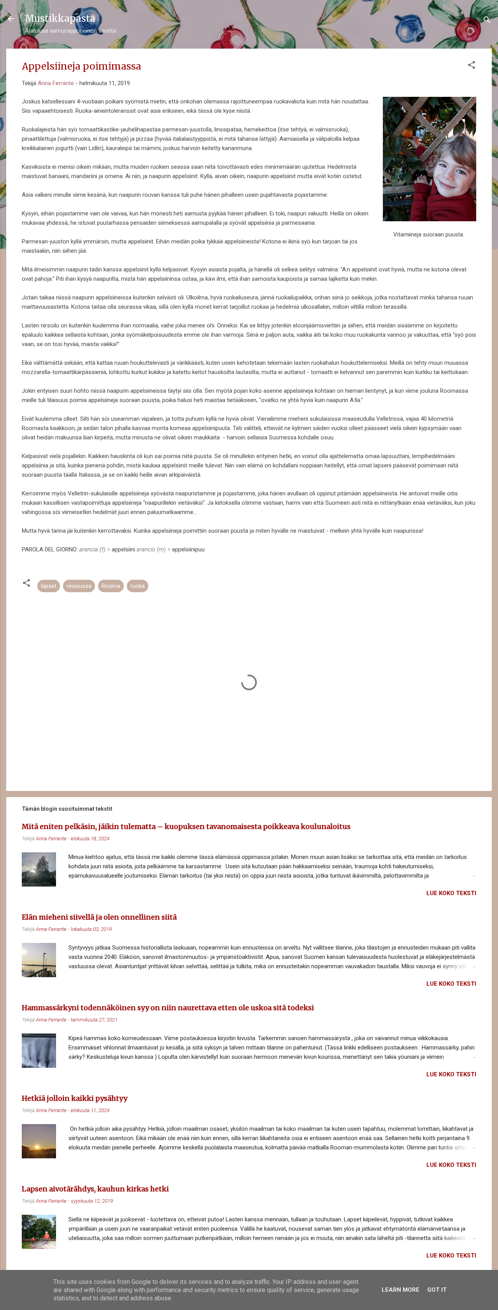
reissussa (79, 585)
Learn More (400, 1289)
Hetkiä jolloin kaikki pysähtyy (74, 1098)
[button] (471, 66)
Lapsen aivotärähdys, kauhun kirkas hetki (95, 1188)
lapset (48, 585)
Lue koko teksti (451, 893)
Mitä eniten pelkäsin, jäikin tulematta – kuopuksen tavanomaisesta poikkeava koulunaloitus (186, 826)
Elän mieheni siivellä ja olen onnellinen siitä (99, 917)
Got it (437, 1289)
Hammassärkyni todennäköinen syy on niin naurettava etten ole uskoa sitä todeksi (168, 1007)
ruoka (137, 585)
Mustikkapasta (60, 18)
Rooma (111, 585)
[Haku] (487, 21)
